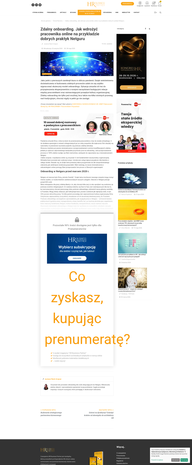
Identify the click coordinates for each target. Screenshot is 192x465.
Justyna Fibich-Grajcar (51, 44)
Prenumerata (120, 455)
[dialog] (170, 455)
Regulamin (119, 461)
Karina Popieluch (126, 194)
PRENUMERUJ (127, 3)
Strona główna (46, 21)
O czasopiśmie (121, 453)
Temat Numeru (58, 21)
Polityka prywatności (123, 458)
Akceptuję (184, 460)
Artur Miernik (125, 228)
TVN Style (131, 294)
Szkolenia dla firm (122, 463)
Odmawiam (175, 460)
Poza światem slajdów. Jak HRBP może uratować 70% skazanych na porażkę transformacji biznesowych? (131, 223)
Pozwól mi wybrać (157, 460)
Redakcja (124, 294)
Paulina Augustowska (128, 259)
